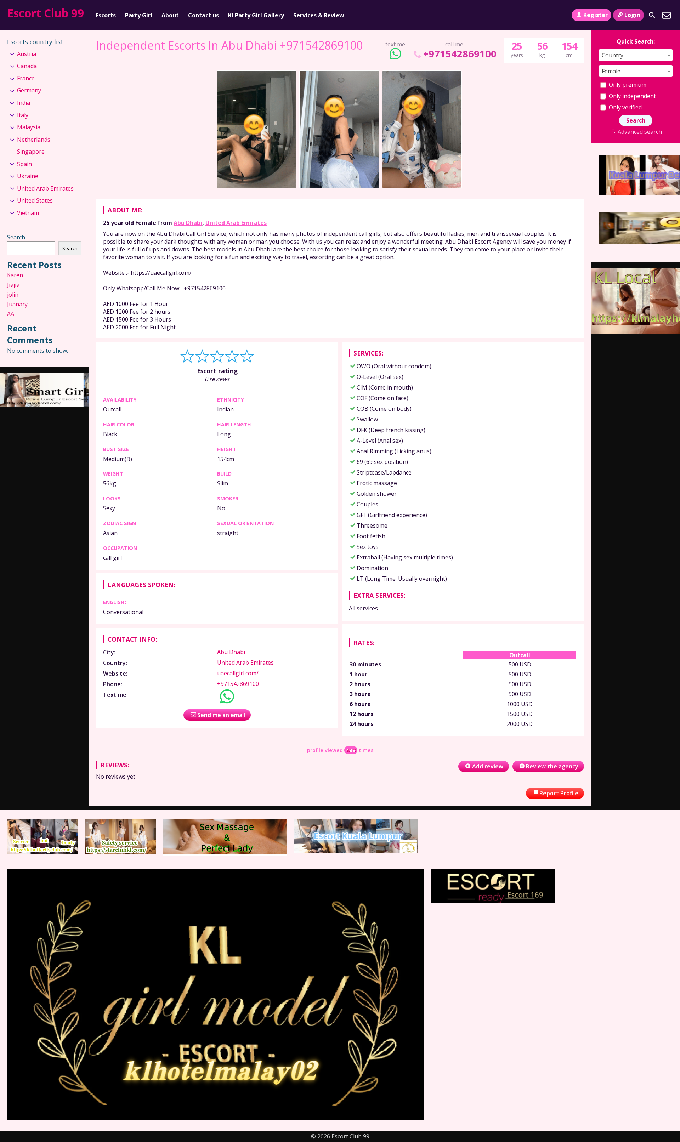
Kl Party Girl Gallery (256, 15)
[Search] (652, 15)
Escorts (106, 15)
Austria (26, 54)
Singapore (31, 151)
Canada (27, 66)
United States (35, 200)
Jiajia (13, 285)
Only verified (624, 107)
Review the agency (552, 766)
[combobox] (636, 55)
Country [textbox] (612, 55)
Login (632, 15)
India (23, 103)
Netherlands (33, 139)
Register (595, 15)
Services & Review (318, 15)
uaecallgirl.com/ (238, 673)
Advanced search (640, 132)
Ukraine (27, 176)
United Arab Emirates (236, 223)
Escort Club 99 (45, 13)
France (26, 78)
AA (10, 314)
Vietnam (28, 213)
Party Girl (138, 15)
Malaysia (28, 127)
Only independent (631, 96)
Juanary (17, 304)
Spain (24, 164)
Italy (22, 115)
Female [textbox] (611, 71)
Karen (15, 275)
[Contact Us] (666, 15)
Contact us (203, 15)
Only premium (626, 85)
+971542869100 (459, 53)
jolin (12, 295)
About (170, 15)
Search (16, 237)
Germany (29, 90)
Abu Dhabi (188, 223)
